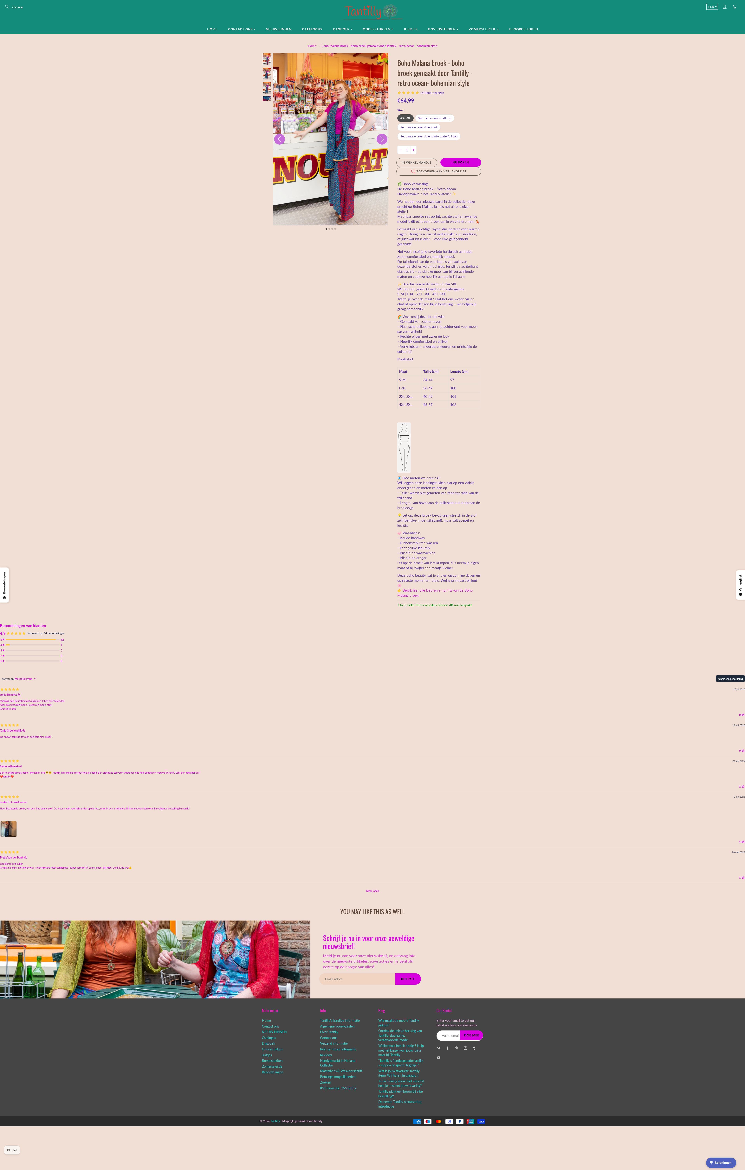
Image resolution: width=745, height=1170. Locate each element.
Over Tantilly (329, 1032)
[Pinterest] (456, 1048)
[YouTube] (438, 1057)
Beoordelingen (523, 29)
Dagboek (342, 29)
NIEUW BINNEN (278, 29)
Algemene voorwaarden (337, 1026)
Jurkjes (411, 29)
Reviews (326, 1055)
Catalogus (312, 29)
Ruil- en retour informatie (338, 1049)
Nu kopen (461, 162)
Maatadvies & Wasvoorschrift (341, 1071)
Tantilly (275, 1121)
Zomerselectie (483, 29)
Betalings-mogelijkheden (337, 1077)
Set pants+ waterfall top (434, 118)
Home (212, 29)
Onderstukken (377, 29)
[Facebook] (447, 1048)
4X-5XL (405, 118)
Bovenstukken (442, 29)
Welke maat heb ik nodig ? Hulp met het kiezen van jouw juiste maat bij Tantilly (401, 1050)
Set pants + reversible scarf (418, 127)
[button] (267, 59)
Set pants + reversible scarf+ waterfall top (428, 136)
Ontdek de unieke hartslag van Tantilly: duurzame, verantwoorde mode (400, 1035)
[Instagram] (465, 1048)
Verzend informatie (334, 1043)
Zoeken (325, 1082)
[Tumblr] (474, 1048)
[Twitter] (438, 1048)
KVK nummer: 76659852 (338, 1088)
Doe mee (408, 979)
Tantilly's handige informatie (340, 1020)
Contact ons (241, 29)
